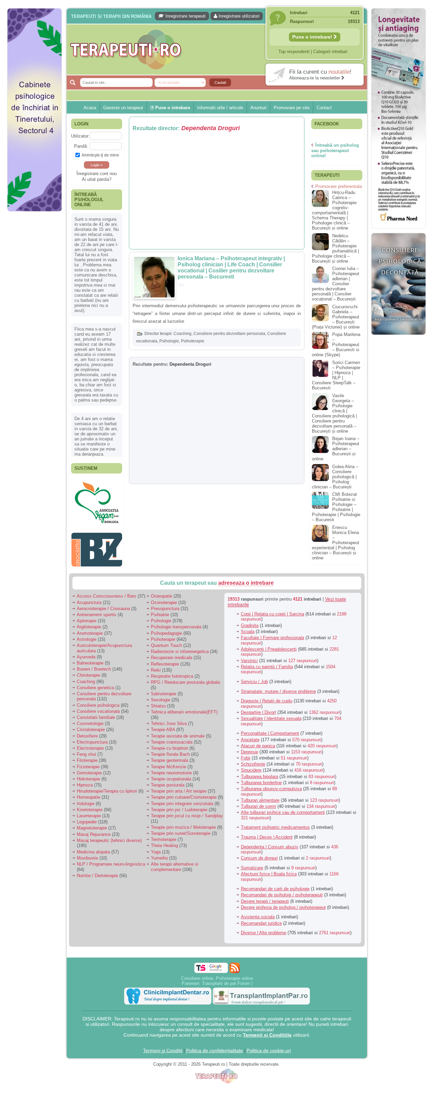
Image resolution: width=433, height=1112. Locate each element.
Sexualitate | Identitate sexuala (271, 715)
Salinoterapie (163, 690)
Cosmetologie (90, 720)
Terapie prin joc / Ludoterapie (179, 805)
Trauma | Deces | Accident (267, 833)
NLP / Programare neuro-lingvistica (111, 860)
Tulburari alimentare (260, 796)
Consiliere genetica (95, 683)
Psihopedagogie (166, 629)
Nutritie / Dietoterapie (97, 871)
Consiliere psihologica (98, 701)
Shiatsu (158, 702)
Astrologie (86, 635)
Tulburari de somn (258, 802)
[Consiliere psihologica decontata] (398, 338)
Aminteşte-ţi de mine (100, 155)
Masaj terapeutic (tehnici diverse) (109, 836)
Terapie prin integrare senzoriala (182, 799)
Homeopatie (88, 793)
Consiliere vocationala (98, 707)
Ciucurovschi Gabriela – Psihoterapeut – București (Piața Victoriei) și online (336, 317)
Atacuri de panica (258, 742)
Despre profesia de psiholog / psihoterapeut (283, 903)
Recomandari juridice (261, 919)
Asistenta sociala (258, 913)
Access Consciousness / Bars (106, 592)
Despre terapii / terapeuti (265, 897)
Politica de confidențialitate (214, 1046)
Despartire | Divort (258, 708)
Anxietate (250, 736)
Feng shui (86, 750)
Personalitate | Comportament (270, 729)
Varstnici (249, 656)
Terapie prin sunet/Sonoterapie (180, 829)
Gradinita (249, 621)
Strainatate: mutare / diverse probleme (278, 687)
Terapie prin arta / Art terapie (178, 787)
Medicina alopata (93, 848)
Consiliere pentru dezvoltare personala (229, 333)
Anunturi (258, 107)
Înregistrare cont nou (96, 173)
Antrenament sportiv (96, 611)
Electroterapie (90, 744)
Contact (324, 107)
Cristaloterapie (91, 726)
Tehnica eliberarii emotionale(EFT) (184, 708)
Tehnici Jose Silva (169, 720)
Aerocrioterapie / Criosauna (103, 604)
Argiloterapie (89, 623)
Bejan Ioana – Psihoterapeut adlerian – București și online (335, 448)
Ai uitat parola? (96, 179)
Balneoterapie (90, 659)
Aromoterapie (90, 629)
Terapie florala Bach (170, 750)
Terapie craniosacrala (171, 738)
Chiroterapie (88, 671)
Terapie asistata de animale (178, 732)
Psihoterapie (192, 341)
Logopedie (87, 818)
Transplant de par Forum (226, 979)
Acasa (90, 107)
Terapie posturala (167, 781)
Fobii (245, 754)
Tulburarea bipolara (259, 772)
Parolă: (81, 146)
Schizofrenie (253, 760)
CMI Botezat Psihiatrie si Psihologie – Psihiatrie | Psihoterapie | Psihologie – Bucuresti (336, 507)
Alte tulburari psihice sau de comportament (283, 809)
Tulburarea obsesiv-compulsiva (271, 785)
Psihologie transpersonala (176, 623)
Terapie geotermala (169, 756)
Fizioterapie (88, 763)
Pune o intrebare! (313, 37)
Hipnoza (85, 781)
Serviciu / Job (254, 678)
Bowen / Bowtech (94, 665)
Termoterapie (163, 836)
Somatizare (252, 864)
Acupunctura (89, 598)
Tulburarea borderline (261, 778)
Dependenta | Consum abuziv (269, 843)
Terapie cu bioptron (169, 744)
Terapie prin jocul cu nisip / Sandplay (187, 812)
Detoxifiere (87, 732)
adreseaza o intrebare (246, 579)
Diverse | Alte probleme (263, 929)
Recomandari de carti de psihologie (275, 885)
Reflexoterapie (165, 660)
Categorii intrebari (330, 51)
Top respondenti (294, 51)
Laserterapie (89, 812)
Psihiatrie (160, 611)
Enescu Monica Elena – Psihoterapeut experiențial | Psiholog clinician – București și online (335, 542)
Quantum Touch (166, 642)
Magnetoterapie (92, 824)
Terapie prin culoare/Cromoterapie (183, 793)
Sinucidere (251, 766)
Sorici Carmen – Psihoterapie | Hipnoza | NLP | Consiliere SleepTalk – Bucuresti (336, 375)
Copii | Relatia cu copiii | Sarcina (272, 610)
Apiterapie (86, 617)
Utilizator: (80, 136)
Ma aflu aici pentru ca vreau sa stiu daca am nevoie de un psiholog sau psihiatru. (96, 370)
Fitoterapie (87, 756)
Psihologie (169, 341)
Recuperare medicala (171, 654)
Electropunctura (92, 738)
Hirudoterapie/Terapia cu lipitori (107, 787)
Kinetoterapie (89, 805)
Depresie (249, 748)
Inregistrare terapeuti (185, 16)
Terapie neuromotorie (171, 769)
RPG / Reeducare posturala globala (185, 678)
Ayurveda (86, 653)
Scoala (247, 627)
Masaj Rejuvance (94, 830)
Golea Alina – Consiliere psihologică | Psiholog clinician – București (335, 476)
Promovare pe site (292, 107)
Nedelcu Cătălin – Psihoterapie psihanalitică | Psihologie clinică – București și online (335, 248)
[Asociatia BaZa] (96, 488)
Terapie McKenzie (168, 763)
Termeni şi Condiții (162, 1046)
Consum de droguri (259, 854)
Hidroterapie (88, 775)
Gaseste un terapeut (123, 107)
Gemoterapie (89, 769)
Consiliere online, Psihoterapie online (217, 974)
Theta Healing (164, 842)
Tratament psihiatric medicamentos (275, 823)
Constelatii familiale (96, 714)
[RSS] (234, 964)
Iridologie (85, 799)
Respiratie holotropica (172, 672)
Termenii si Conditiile (267, 1031)
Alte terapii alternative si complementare (174, 863)
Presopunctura (165, 604)
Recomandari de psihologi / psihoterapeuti (282, 891)
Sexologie (160, 696)
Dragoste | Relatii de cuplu (266, 697)
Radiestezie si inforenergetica (180, 648)
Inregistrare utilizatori (238, 16)
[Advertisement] (34, 317)
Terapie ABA (163, 726)
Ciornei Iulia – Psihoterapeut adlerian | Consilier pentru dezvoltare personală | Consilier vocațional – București (335, 283)
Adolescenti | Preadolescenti (269, 645)
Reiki (156, 666)
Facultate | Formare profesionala (272, 634)
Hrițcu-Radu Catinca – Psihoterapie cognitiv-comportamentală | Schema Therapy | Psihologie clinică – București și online (334, 210)
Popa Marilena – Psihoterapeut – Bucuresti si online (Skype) (336, 344)
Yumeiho (159, 854)
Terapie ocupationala (171, 775)
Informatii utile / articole (220, 107)
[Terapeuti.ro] (218, 49)
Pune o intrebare (172, 107)
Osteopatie (161, 592)
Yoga (156, 848)
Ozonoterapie (164, 598)
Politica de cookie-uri (269, 1046)
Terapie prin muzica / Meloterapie (183, 823)
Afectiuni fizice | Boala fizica (269, 870)
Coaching (182, 333)
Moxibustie (87, 854)
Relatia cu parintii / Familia (267, 663)
